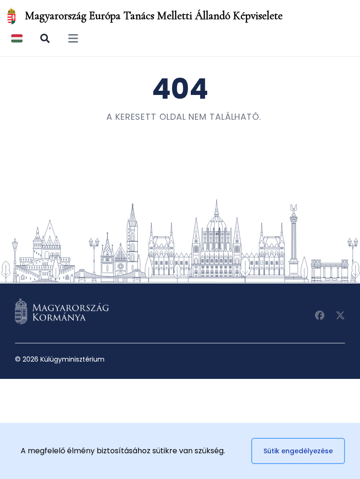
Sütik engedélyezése (298, 451)
